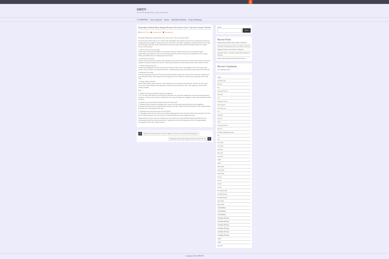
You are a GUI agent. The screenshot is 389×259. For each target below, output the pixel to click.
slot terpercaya (221, 80)
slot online (220, 142)
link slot (219, 129)
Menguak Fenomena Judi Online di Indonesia (230, 49)
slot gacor (220, 245)
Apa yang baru (156, 19)
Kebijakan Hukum (178, 19)
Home (166, 19)
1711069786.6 (142, 19)
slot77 (219, 122)
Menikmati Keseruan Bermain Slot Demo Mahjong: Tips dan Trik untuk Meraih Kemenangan (170, 133)
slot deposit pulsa (222, 190)
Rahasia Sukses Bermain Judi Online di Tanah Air (231, 58)
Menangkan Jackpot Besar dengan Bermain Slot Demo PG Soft (188, 139)
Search (219, 27)
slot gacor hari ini (222, 91)
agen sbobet (220, 201)
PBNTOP (200, 256)
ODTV (141, 9)
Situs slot (220, 94)
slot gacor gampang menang (225, 132)
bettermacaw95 (157, 32)
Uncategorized (169, 32)
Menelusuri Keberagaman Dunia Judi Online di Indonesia (233, 46)
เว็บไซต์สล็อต (221, 208)
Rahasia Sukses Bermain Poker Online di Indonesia (232, 42)
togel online (220, 166)
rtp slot (219, 177)
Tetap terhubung (195, 19)
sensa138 (219, 115)
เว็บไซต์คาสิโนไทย (223, 218)
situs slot (219, 118)
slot (218, 87)
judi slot (219, 84)
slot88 (219, 77)
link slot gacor (221, 104)
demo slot (220, 149)
